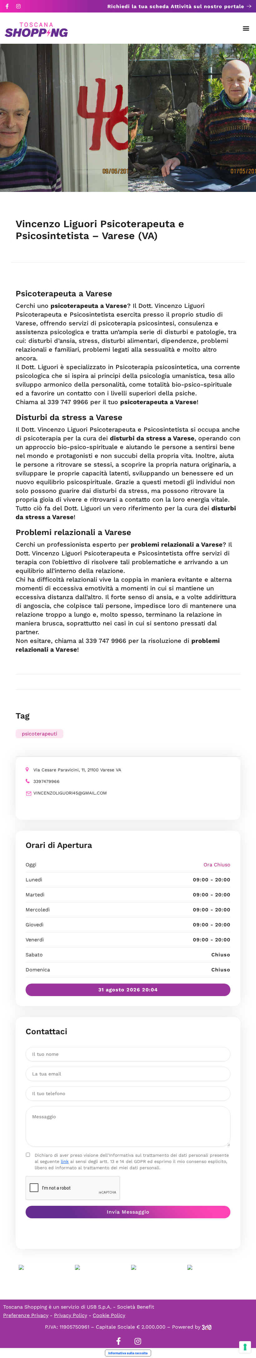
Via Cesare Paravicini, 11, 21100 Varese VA (77, 769)
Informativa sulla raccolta (128, 1353)
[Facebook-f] (7, 6)
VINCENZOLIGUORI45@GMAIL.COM (70, 792)
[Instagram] (18, 6)
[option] (64, 118)
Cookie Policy (109, 1315)
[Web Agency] (206, 1327)
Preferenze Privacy (25, 1315)
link (65, 1161)
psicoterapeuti (39, 734)
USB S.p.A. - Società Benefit (120, 1307)
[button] (246, 28)
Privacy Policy (70, 1315)
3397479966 (46, 781)
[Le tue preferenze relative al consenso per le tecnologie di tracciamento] (245, 1347)
